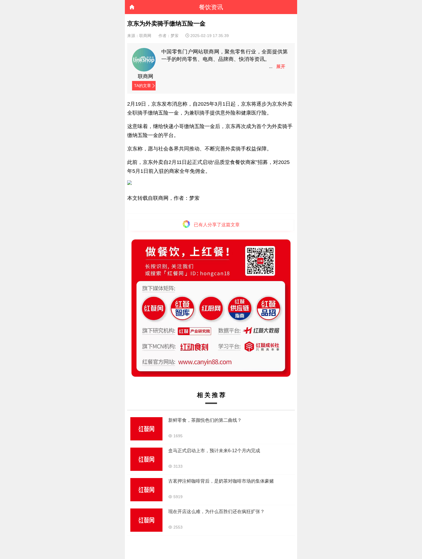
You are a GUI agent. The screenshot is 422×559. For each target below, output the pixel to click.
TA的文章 (142, 85)
